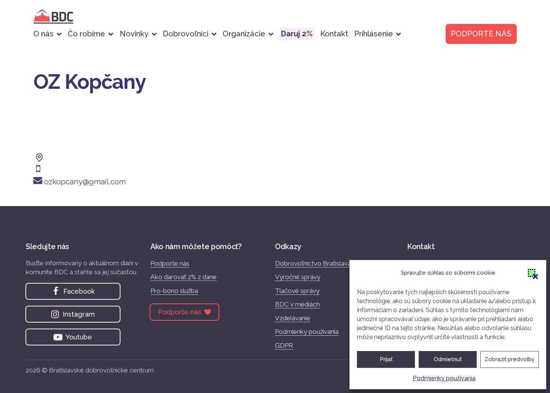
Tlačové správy (297, 290)
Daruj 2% (297, 33)
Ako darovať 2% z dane (183, 277)
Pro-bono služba (174, 290)
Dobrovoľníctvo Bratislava (313, 263)
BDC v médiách (297, 304)
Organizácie (244, 33)
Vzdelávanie (292, 318)
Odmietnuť (448, 359)
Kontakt (334, 33)
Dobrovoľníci (185, 33)
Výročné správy (297, 277)
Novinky (134, 33)
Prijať (386, 359)
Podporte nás (169, 263)
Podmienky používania (444, 378)
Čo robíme (86, 33)
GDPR (284, 345)
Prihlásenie (373, 33)
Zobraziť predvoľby (510, 359)
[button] (531, 272)
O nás (43, 33)
